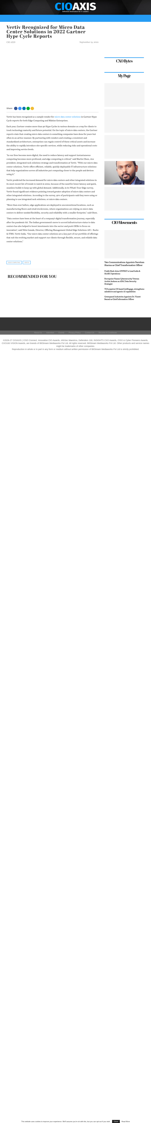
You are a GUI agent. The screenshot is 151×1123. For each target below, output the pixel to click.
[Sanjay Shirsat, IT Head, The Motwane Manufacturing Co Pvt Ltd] (124, 147)
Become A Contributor (108, 333)
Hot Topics (64, 25)
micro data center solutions (68, 117)
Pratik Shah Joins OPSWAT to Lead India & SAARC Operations (122, 272)
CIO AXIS (10, 42)
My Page (111, 25)
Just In (22, 25)
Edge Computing (14, 262)
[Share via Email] (33, 108)
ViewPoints (50, 25)
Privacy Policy (75, 333)
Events (122, 25)
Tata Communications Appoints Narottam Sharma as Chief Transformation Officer (124, 264)
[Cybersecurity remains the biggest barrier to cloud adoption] (124, 199)
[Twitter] (127, 323)
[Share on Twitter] (20, 108)
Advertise (50, 333)
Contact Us (89, 333)
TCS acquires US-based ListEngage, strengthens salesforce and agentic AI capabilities (124, 290)
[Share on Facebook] (16, 108)
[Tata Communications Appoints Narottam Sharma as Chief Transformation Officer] (124, 244)
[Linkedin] (132, 323)
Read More (126, 1121)
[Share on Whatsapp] (28, 108)
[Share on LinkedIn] (24, 108)
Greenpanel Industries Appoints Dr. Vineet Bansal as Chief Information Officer (122, 298)
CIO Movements (96, 25)
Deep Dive (34, 25)
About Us (38, 333)
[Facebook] (121, 323)
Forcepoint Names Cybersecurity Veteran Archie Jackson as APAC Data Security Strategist (121, 281)
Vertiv (26, 262)
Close (116, 1121)
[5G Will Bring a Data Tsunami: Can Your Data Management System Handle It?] (124, 95)
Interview (80, 25)
